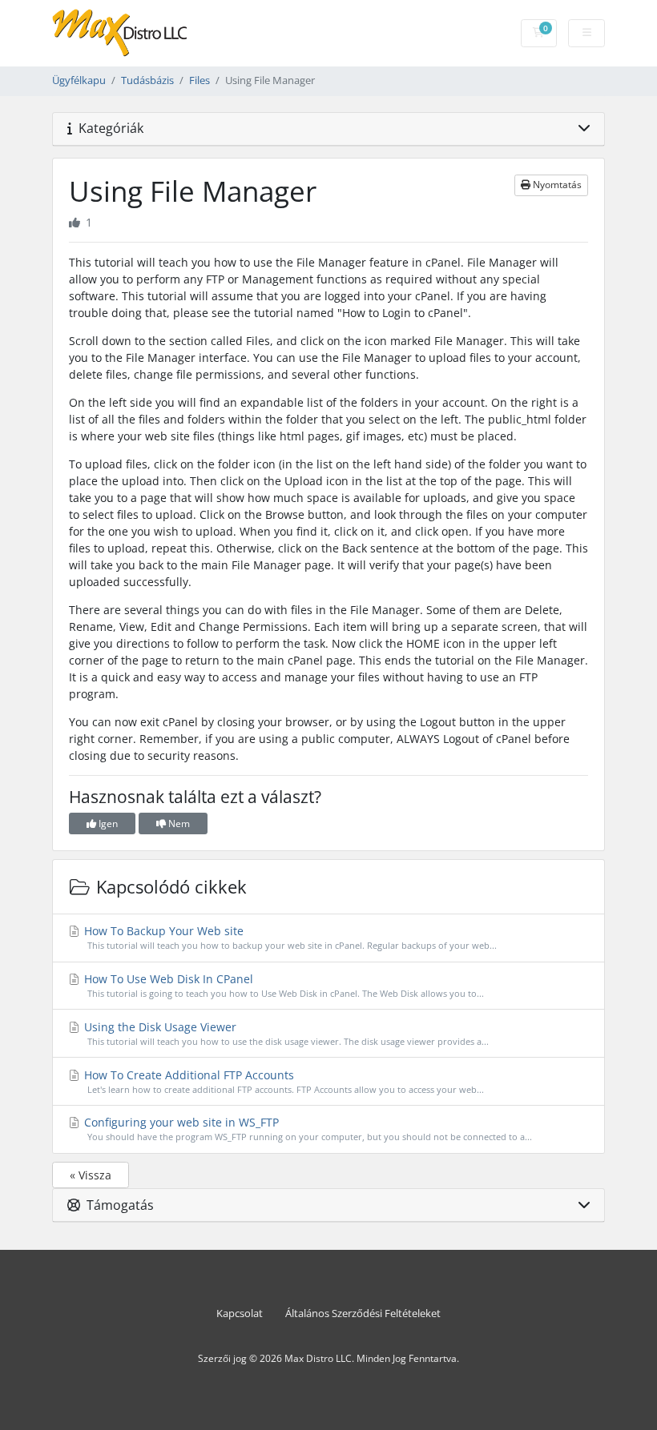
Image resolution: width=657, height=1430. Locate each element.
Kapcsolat (239, 1313)
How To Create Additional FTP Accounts (282, 1081)
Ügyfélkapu (79, 80)
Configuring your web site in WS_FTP (306, 1129)
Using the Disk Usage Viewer (285, 1033)
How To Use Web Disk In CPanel (282, 985)
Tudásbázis (147, 80)
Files (199, 80)
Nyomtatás (556, 184)
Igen (107, 823)
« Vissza (90, 1175)
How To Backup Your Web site (289, 937)
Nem (178, 823)
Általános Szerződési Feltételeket (363, 1313)
